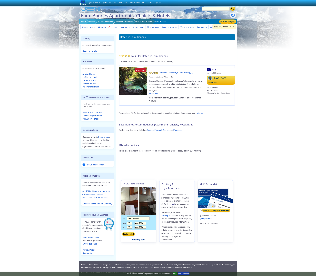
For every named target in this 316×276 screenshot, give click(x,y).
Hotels (83, 22)
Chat (159, 3)
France (92, 22)
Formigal (158, 130)
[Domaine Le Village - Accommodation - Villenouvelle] (133, 81)
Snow (103, 27)
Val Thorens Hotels (90, 87)
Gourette (167, 130)
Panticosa (177, 130)
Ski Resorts (90, 27)
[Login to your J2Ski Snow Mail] (215, 198)
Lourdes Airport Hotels (92, 115)
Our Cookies (183, 274)
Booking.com (103, 137)
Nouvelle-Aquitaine (105, 22)
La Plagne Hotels (90, 77)
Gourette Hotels (89, 51)
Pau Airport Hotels (90, 119)
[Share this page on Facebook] (233, 16)
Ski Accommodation (94, 194)
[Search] (232, 9)
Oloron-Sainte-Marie (144, 22)
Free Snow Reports (216, 210)
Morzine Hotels (89, 83)
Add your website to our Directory (97, 204)
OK (174, 274)
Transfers (154, 27)
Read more (154, 93)
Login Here (207, 219)
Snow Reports (110, 3)
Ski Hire (114, 27)
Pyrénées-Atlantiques (124, 22)
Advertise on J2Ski (90, 237)
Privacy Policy (88, 250)
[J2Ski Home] (91, 10)
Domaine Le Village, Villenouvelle (173, 72)
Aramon (150, 130)
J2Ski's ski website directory (97, 191)
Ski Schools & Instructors (96, 197)
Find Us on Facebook (94, 165)
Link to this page (89, 244)
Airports (148, 3)
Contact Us (87, 253)
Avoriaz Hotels (88, 74)
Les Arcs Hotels (89, 80)
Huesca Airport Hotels (92, 112)
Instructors (170, 27)
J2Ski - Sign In (228, 21)
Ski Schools (188, 27)
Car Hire (203, 27)
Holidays (139, 27)
